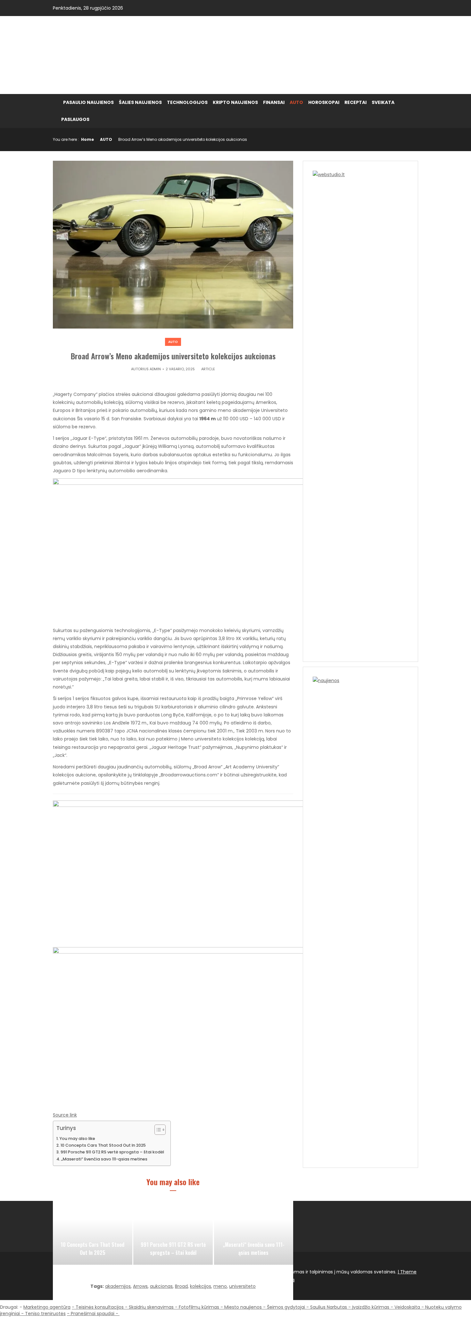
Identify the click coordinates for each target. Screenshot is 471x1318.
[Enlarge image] (301, 809)
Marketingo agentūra (46, 1307)
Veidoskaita (407, 1307)
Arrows (140, 1286)
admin (155, 369)
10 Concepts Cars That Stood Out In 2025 (103, 1145)
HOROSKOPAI (323, 102)
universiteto (242, 1286)
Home (87, 139)
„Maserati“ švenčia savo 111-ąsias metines (104, 1159)
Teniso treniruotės (45, 1313)
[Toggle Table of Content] (157, 1129)
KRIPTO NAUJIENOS (235, 102)
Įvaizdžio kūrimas (370, 1307)
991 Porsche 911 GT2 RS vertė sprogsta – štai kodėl (112, 1152)
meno (220, 1286)
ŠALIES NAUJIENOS (140, 102)
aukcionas (161, 1286)
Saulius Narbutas (328, 1307)
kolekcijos (200, 1286)
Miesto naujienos (243, 1307)
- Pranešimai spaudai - (93, 1313)
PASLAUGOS (75, 119)
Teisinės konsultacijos (100, 1307)
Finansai (274, 102)
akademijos (118, 1286)
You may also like (77, 1138)
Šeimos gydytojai (286, 1307)
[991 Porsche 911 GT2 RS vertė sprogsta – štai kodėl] (173, 1233)
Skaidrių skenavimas (151, 1307)
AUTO (296, 102)
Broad (181, 1286)
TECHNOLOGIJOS (187, 102)
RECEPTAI (355, 102)
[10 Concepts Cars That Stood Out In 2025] (92, 1233)
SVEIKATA (383, 102)
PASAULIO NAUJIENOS (88, 102)
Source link (65, 1115)
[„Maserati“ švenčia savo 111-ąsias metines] (253, 1233)
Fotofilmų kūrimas (199, 1307)
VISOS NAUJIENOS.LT (109, 54)
